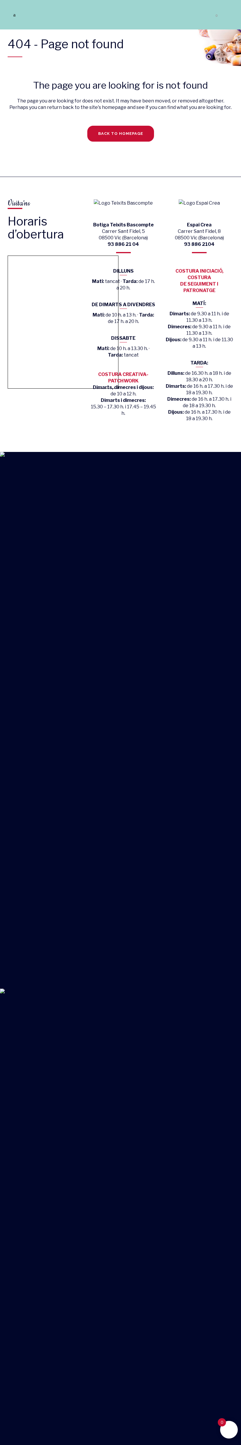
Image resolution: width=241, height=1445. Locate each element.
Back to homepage (120, 133)
